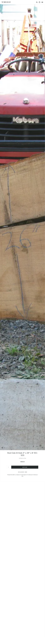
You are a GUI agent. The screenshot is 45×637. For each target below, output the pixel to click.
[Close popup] (40, 304)
